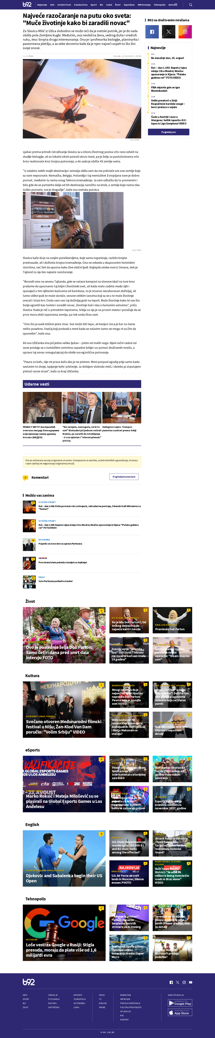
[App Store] (180, 1013)
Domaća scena (34, 790)
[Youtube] (190, 982)
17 (33, 503)
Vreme (102, 1007)
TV (100, 999)
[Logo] (27, 4)
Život (25, 1007)
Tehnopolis (80, 999)
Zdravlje (53, 995)
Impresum (125, 999)
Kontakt (124, 1019)
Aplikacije (125, 1011)
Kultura (52, 1003)
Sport (26, 999)
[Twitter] (168, 31)
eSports (78, 995)
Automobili (79, 1003)
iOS (157, 912)
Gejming (160, 942)
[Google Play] (180, 1003)
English (116, 837)
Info (25, 995)
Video (102, 995)
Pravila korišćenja (130, 1003)
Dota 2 (116, 763)
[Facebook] (152, 31)
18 (33, 540)
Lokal (77, 1007)
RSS (122, 1015)
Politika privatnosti (131, 1007)
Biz (24, 1003)
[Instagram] (185, 31)
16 (33, 521)
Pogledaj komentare (124, 476)
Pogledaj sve (168, 132)
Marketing (125, 995)
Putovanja (53, 999)
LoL (157, 763)
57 (33, 577)
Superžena (53, 1007)
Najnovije (42, 4)
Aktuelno (117, 644)
